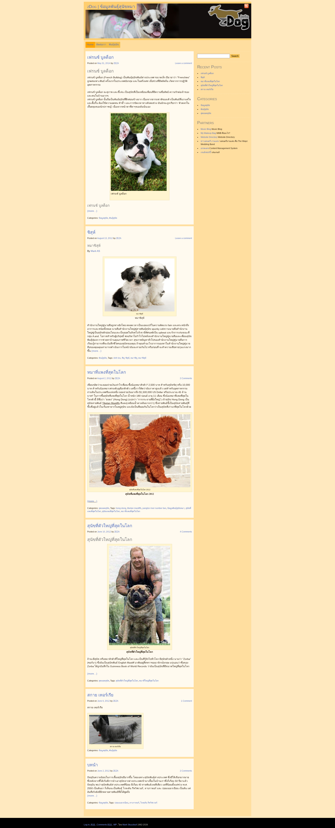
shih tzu (117, 358)
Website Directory (209, 137)
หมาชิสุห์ (142, 358)
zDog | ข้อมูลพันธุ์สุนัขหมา (111, 6)
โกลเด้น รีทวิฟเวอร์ (148, 803)
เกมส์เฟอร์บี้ (206, 152)
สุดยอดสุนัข (104, 508)
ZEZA (116, 63)
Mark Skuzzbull (129, 824)
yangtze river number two (154, 508)
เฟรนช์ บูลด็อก (100, 57)
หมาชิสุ (134, 358)
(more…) (92, 210)
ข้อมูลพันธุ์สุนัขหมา (176, 508)
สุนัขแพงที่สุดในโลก (111, 511)
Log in (87, 824)
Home (90, 44)
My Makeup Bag (208, 133)
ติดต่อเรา (101, 44)
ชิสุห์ (91, 232)
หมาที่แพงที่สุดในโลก (106, 372)
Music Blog (206, 129)
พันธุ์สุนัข (114, 44)
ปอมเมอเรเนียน (121, 803)
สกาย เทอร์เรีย (100, 695)
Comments (104, 824)
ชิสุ (123, 358)
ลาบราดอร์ (134, 803)
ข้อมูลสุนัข (103, 218)
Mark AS (95, 251)
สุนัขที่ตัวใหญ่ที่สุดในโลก (109, 525)
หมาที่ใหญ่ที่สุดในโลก (149, 681)
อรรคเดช (205, 148)
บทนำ (92, 764)
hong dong (121, 508)
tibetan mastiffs (134, 508)
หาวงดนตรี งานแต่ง (210, 141)
